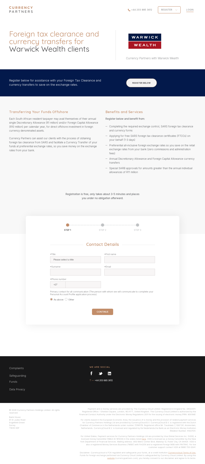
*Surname (55, 266)
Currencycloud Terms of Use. (182, 452)
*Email (107, 266)
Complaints (16, 368)
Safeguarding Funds (17, 378)
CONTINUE (103, 311)
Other (71, 299)
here (144, 439)
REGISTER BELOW (141, 83)
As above (58, 299)
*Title (53, 254)
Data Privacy (17, 389)
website (111, 458)
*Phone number (58, 279)
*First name (110, 254)
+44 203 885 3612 (141, 9)
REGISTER (167, 9)
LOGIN (190, 9)
